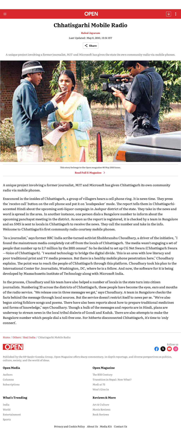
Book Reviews (101, 414)
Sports (7, 419)
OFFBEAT (168, 13)
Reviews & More (104, 397)
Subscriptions (11, 384)
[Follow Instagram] (175, 348)
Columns (8, 379)
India (6, 404)
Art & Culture (101, 404)
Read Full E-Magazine (88, 172)
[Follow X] (162, 348)
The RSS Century (102, 374)
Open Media (11, 367)
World (6, 409)
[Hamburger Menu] (5, 14)
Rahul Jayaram (90, 33)
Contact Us (120, 426)
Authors (7, 374)
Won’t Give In (101, 389)
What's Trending (15, 397)
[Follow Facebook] (156, 348)
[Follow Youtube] (169, 348)
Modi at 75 (99, 384)
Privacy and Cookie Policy (69, 426)
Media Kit (106, 426)
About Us (92, 426)
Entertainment (12, 414)
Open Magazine (104, 367)
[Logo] (91, 14)
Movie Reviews (101, 409)
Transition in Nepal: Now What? (112, 379)
